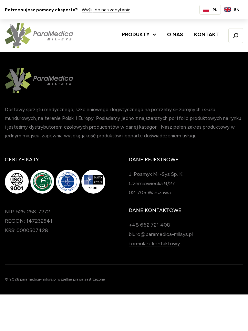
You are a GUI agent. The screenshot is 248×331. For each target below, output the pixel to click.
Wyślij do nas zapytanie (106, 10)
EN (237, 9)
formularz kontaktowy (154, 243)
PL (214, 9)
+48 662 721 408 (149, 225)
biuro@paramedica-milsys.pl (161, 234)
